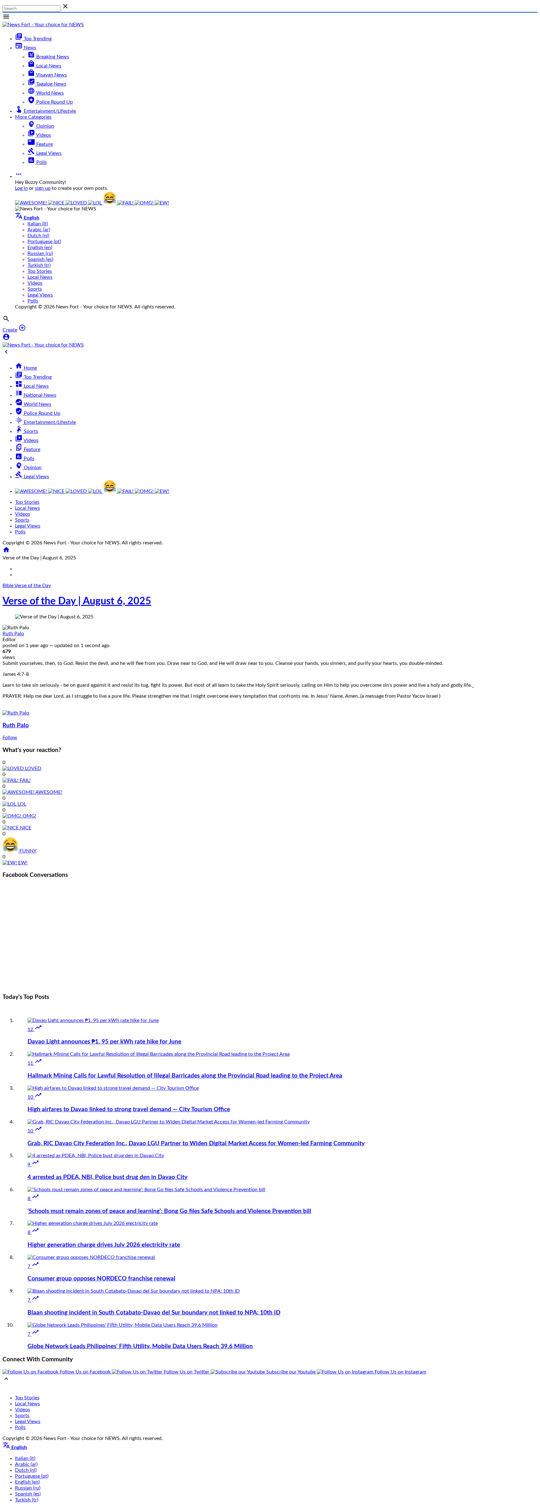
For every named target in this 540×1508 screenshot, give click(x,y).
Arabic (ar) (39, 229)
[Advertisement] (270, 944)
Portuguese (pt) (44, 241)
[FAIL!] (126, 202)
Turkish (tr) (39, 265)
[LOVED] (77, 202)
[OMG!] (145, 202)
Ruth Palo (13, 633)
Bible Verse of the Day (26, 585)
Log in (21, 188)
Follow (9, 737)
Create (9, 329)
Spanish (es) (40, 259)
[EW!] (162, 202)
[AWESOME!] (31, 202)
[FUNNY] (110, 202)
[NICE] (57, 202)
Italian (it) (38, 223)
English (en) (40, 247)
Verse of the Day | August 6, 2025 (76, 601)
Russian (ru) (40, 253)
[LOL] (95, 202)
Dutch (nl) (38, 235)
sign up (43, 188)
